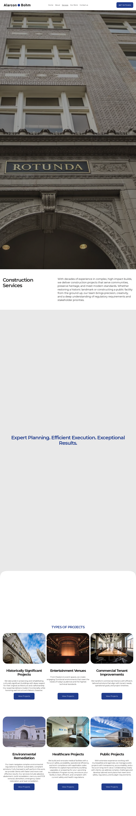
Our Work (74, 5)
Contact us (84, 5)
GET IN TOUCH (125, 5)
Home (50, 5)
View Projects (24, 696)
